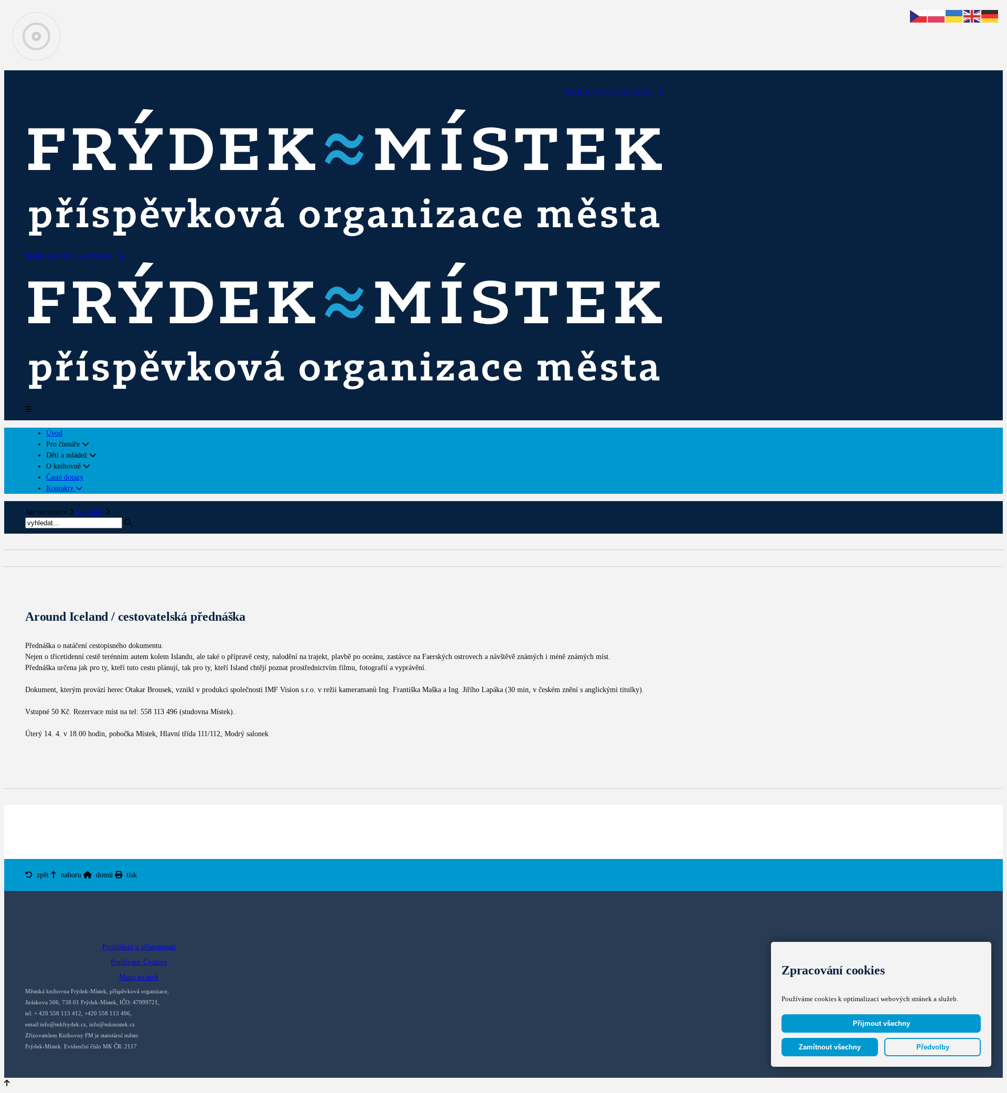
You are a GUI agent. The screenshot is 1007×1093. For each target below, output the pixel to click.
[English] (972, 15)
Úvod (54, 433)
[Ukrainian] (954, 15)
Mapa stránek (138, 977)
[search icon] (128, 522)
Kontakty (61, 488)
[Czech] (919, 15)
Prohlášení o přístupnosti (139, 947)
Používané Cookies (139, 962)
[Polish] (937, 15)
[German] (990, 15)
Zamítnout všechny (830, 1047)
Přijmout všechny (881, 1023)
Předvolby (932, 1047)
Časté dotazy (64, 477)
